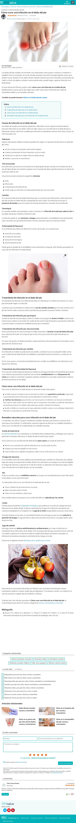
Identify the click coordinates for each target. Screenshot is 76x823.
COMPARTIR (67, 4)
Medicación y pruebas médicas (19, 663)
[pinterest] (13, 810)
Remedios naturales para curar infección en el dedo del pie (27, 115)
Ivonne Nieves (12, 19)
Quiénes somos (25, 818)
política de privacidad (21, 762)
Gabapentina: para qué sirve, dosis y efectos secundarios (22, 674)
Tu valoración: (25, 758)
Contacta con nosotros (37, 818)
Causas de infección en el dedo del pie (20, 107)
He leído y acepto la (16, 762)
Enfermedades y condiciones (8, 7)
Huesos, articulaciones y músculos (26, 7)
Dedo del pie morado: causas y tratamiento (27, 709)
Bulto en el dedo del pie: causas (35, 97)
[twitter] (5, 810)
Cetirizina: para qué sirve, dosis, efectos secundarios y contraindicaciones (27, 684)
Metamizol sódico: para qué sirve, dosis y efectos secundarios (24, 688)
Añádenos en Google (67, 66)
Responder (5, 794)
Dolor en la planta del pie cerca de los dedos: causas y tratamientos (27, 722)
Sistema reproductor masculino (21, 659)
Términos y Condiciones (51, 818)
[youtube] (9, 810)
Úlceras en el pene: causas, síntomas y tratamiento (20, 694)
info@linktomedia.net (57, 773)
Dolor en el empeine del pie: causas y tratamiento (65, 710)
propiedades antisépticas (29, 505)
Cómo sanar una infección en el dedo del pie (22, 112)
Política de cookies (8, 821)
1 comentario (32, 15)
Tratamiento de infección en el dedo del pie (22, 110)
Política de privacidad (64, 818)
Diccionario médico (40, 659)
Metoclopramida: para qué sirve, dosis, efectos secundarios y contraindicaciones (30, 681)
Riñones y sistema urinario (57, 663)
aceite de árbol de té (10, 433)
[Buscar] (73, 2)
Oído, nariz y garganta (39, 663)
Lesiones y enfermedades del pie (44, 7)
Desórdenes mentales (57, 659)
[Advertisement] (38, 635)
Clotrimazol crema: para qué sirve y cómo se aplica (20, 691)
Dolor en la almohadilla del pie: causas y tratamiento (65, 722)
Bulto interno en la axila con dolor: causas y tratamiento (22, 678)
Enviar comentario (65, 763)
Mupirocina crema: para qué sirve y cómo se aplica (20, 697)
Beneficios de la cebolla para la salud (37, 540)
